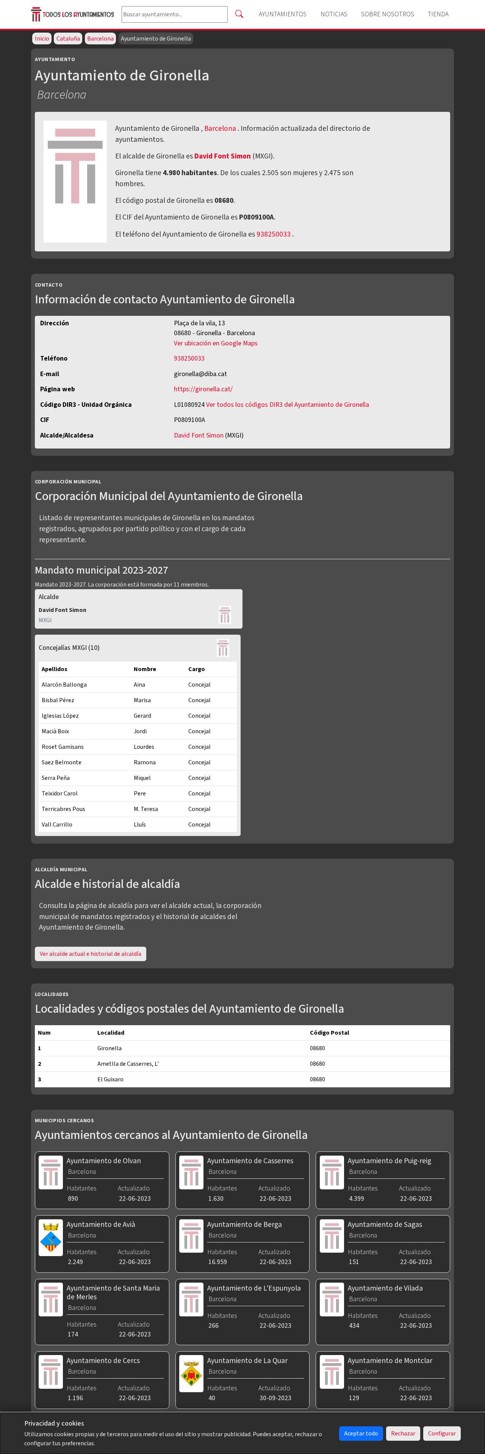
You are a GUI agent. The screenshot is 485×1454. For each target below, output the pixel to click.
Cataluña (68, 39)
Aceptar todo (361, 1433)
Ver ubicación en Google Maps (216, 343)
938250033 (274, 234)
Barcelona (100, 39)
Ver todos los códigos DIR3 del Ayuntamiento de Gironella (287, 404)
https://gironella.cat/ (203, 389)
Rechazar (403, 1433)
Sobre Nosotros (387, 14)
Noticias (334, 14)
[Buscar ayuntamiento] (239, 14)
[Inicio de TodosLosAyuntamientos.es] (73, 14)
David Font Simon (223, 156)
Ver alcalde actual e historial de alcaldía (90, 954)
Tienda (438, 14)
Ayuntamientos (283, 14)
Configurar (442, 1433)
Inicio (42, 39)
